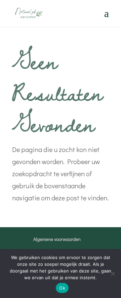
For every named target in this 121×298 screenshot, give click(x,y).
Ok (62, 288)
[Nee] (112, 273)
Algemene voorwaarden (57, 239)
